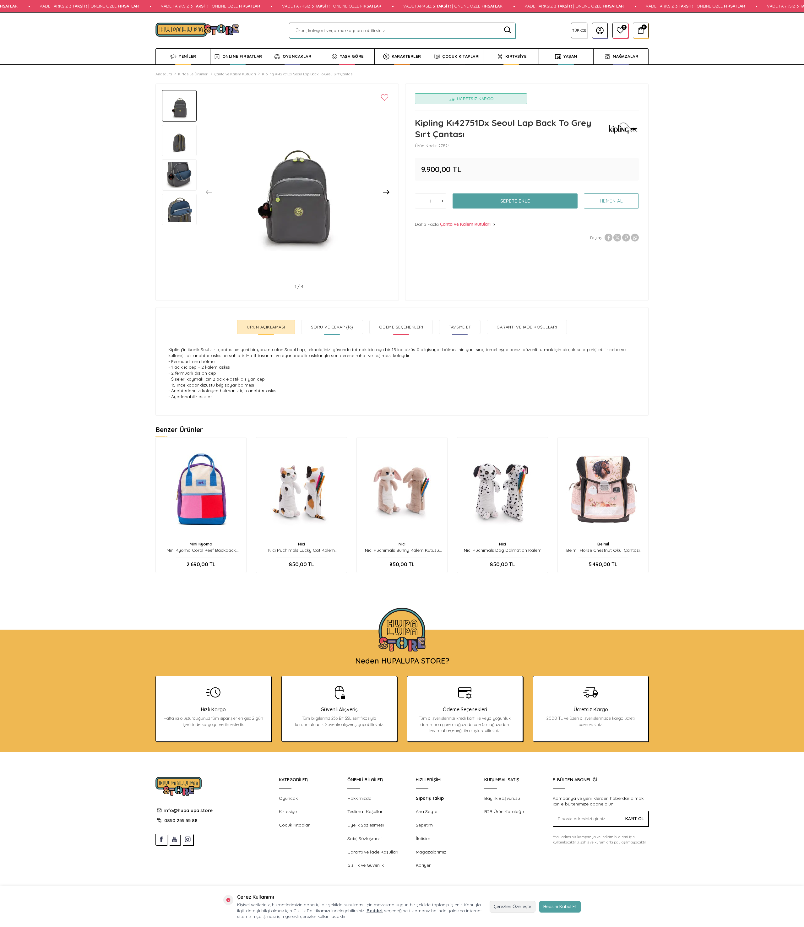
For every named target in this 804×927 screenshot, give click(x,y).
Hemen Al (611, 201)
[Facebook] (161, 839)
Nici (301, 543)
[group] (294, 188)
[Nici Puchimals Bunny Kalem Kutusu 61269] (402, 489)
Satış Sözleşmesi (364, 838)
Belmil (603, 543)
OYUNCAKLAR (297, 56)
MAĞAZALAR (625, 56)
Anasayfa (163, 74)
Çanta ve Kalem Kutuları (235, 74)
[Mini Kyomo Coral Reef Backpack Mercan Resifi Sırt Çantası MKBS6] (201, 489)
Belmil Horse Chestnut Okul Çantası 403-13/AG (603, 550)
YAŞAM (570, 56)
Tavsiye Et (460, 326)
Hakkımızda (359, 798)
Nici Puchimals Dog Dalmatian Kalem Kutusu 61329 (502, 550)
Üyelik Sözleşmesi (365, 825)
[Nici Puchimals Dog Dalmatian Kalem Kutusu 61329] (502, 489)
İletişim (423, 838)
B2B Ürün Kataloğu (504, 811)
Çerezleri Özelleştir (512, 906)
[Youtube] (174, 839)
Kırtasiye (288, 811)
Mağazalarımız (431, 852)
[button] (209, 192)
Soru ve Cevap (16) (332, 326)
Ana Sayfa (426, 811)
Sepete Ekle (515, 201)
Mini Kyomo (201, 543)
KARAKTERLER (406, 56)
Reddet (375, 910)
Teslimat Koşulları (365, 811)
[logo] (197, 30)
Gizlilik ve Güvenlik (365, 865)
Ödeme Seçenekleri (401, 326)
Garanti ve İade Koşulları (527, 326)
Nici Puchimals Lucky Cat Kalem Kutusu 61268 (301, 550)
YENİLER (187, 56)
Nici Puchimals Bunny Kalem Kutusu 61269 (402, 550)
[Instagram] (187, 839)
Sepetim (424, 825)
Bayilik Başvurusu (502, 798)
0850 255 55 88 (181, 820)
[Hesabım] (600, 30)
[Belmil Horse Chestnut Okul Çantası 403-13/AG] (603, 489)
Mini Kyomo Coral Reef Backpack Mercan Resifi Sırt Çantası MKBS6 (201, 550)
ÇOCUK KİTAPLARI (461, 56)
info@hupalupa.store (188, 810)
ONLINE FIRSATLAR (242, 56)
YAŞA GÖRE (352, 56)
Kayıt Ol (634, 818)
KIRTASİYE (516, 56)
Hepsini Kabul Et (560, 906)
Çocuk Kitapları (295, 825)
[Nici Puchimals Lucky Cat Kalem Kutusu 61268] (301, 489)
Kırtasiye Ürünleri (193, 74)
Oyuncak (288, 798)
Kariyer (423, 865)
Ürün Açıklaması (266, 326)
